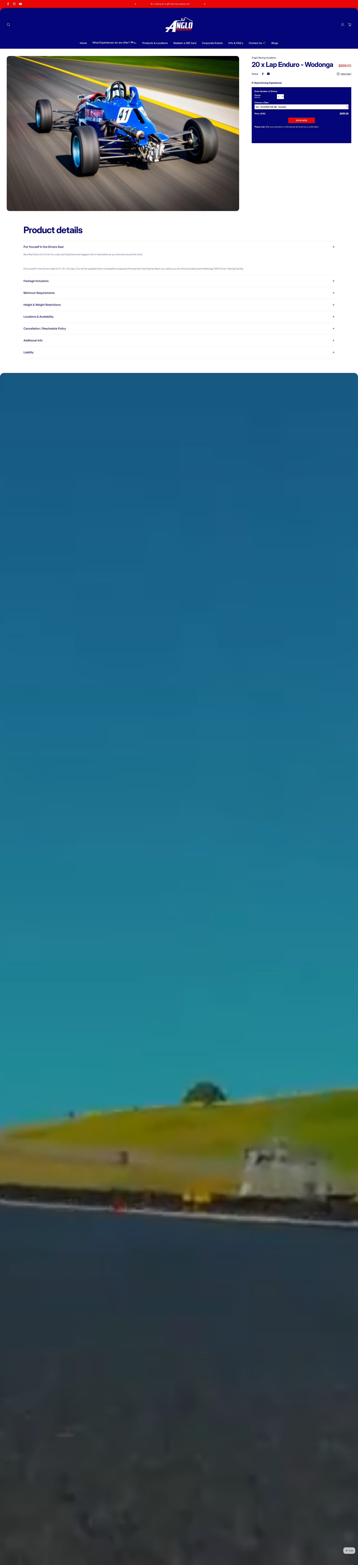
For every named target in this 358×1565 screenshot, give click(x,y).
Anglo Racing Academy (264, 57)
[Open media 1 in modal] (123, 133)
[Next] (204, 4)
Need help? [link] (346, 74)
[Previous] (136, 4)
